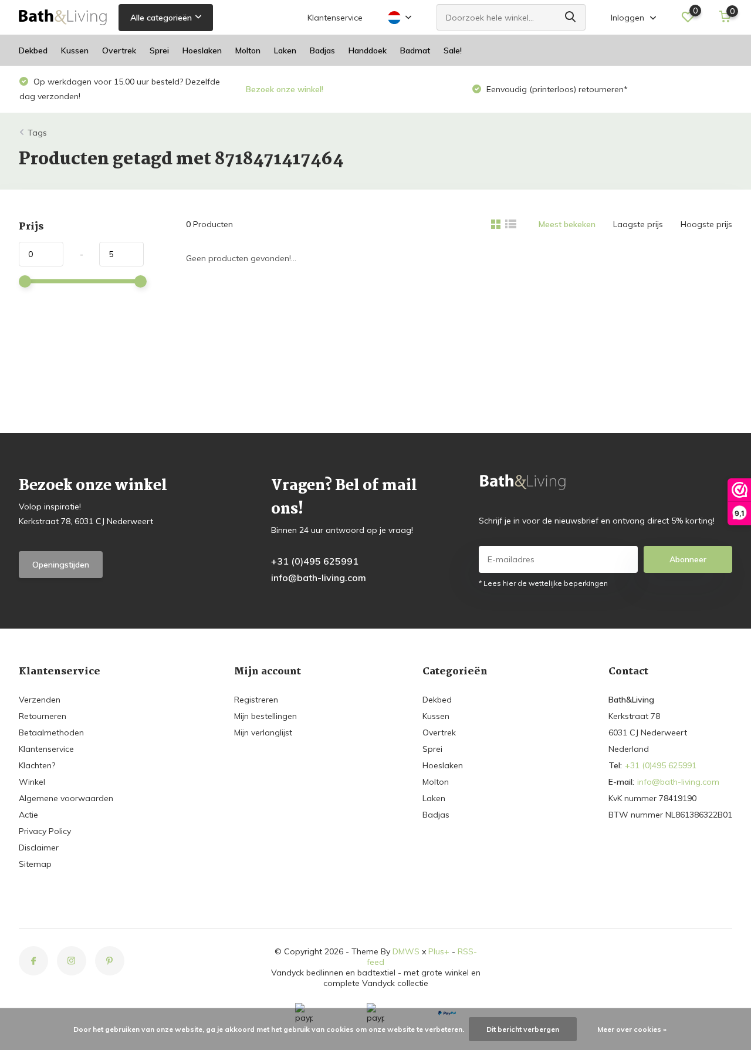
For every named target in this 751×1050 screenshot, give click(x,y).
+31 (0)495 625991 (314, 561)
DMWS (406, 951)
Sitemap (35, 864)
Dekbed (33, 50)
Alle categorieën (161, 17)
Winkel (32, 781)
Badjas (322, 50)
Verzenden (39, 699)
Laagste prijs (638, 224)
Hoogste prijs (706, 224)
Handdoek (368, 50)
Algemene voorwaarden (66, 798)
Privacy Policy (45, 831)
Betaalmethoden (51, 732)
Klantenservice (335, 17)
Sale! (453, 50)
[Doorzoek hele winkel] (571, 17)
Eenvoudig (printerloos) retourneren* (401, 89)
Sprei (159, 50)
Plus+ (438, 951)
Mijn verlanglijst (263, 732)
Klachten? (37, 765)
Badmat (415, 50)
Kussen (75, 50)
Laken (285, 50)
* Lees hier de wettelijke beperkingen (543, 583)
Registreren (256, 699)
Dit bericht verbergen (522, 1029)
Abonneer (687, 559)
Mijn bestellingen (265, 716)
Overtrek (119, 50)
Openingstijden (60, 564)
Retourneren (42, 716)
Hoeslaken (202, 50)
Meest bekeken (567, 224)
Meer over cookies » (632, 1029)
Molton (248, 50)
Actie (28, 814)
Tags (37, 132)
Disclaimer (39, 847)
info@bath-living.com (318, 577)
